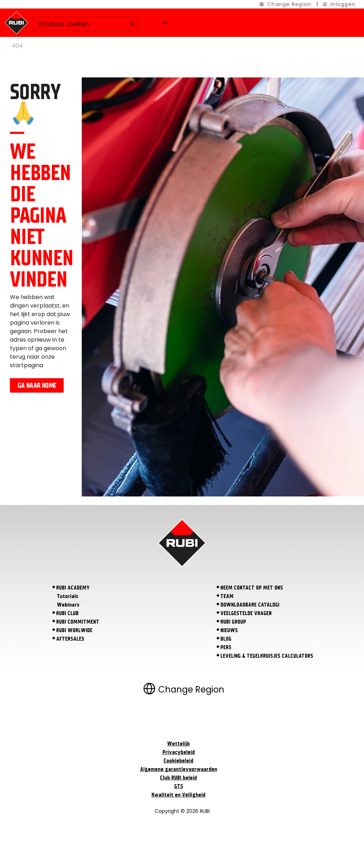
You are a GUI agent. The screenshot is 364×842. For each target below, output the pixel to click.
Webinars (68, 605)
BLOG (225, 639)
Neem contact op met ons (251, 588)
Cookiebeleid (178, 760)
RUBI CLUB (67, 613)
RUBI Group (233, 622)
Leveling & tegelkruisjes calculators (266, 656)
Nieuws (229, 630)
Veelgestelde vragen (246, 613)
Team (227, 596)
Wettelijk (178, 743)
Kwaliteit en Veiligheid (178, 795)
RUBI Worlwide (74, 630)
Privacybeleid (178, 752)
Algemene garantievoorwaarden (178, 769)
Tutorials (67, 596)
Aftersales (70, 639)
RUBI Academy (73, 588)
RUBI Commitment (77, 622)
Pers (225, 647)
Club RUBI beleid (178, 778)
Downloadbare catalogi (249, 605)
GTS (178, 786)
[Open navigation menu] (165, 22)
